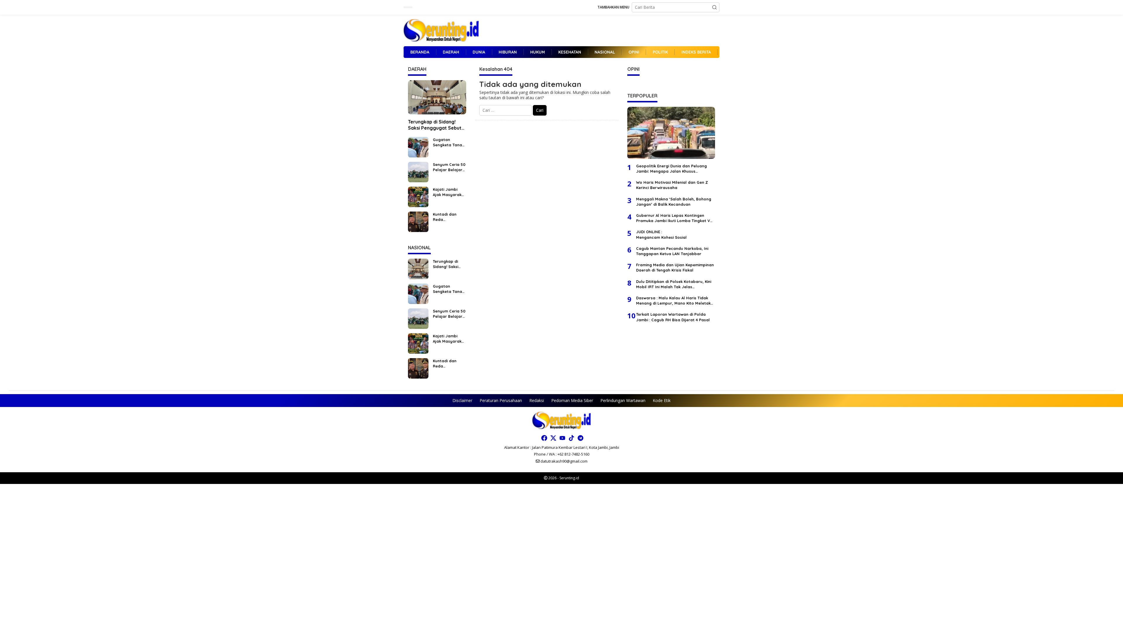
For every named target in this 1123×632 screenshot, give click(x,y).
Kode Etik (662, 400)
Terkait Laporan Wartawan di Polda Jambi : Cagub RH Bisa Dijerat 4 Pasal (673, 317)
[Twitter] (553, 438)
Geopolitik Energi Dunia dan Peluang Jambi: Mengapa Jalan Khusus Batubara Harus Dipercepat (671, 169)
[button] (714, 7)
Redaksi (536, 400)
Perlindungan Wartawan (622, 400)
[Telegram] (580, 438)
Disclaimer (462, 400)
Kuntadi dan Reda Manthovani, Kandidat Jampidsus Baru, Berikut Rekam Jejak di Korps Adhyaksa (449, 217)
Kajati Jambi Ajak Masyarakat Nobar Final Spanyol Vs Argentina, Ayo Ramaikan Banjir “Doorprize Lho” (449, 192)
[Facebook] (544, 438)
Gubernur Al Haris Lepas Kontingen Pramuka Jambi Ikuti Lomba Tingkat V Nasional (673, 218)
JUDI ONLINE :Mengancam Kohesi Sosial (661, 234)
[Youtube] (562, 438)
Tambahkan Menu (613, 7)
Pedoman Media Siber (572, 400)
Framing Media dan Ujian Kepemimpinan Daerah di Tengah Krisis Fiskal (675, 267)
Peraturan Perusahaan (501, 400)
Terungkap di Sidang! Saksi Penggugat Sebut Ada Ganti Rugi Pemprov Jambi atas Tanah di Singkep (436, 125)
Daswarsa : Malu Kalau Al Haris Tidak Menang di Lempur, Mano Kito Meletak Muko (673, 301)
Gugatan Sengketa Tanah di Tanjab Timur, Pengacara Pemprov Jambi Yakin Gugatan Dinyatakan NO (448, 142)
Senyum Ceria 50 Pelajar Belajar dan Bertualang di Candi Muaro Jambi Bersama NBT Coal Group (449, 167)
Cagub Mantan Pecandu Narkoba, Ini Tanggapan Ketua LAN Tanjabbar (672, 251)
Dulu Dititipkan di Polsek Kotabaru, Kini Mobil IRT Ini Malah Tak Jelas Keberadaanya (673, 284)
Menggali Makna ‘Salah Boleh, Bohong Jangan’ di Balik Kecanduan (673, 202)
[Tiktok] (571, 438)
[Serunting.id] (441, 30)
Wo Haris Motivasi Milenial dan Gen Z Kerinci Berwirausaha (672, 185)
